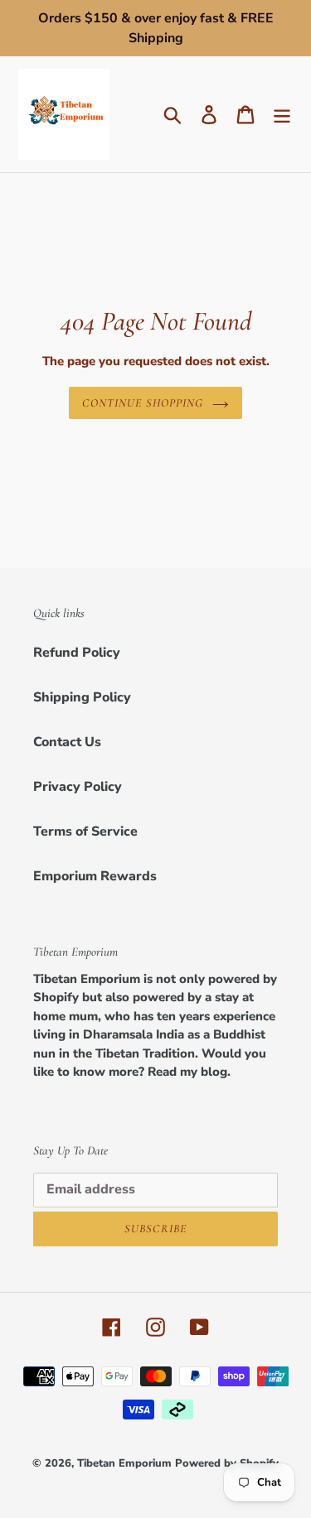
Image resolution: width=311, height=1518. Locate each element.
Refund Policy (76, 652)
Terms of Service (85, 831)
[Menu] (282, 115)
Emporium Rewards (95, 876)
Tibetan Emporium (124, 1463)
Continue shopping (142, 403)
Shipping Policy (82, 697)
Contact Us (67, 742)
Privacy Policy (77, 787)
